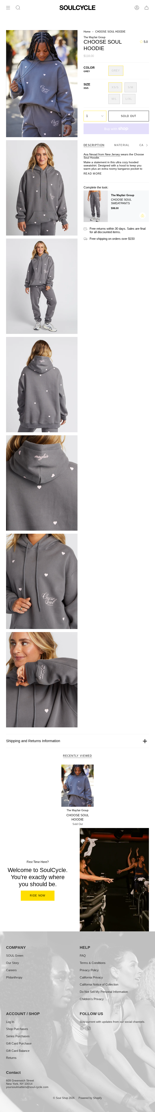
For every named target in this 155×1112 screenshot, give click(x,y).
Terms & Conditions (93, 963)
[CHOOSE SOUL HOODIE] (77, 786)
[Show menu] (8, 7)
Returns (11, 1057)
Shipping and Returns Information (33, 741)
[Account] (136, 7)
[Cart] (146, 7)
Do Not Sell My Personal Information (104, 991)
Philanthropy (14, 977)
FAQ (83, 955)
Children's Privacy (92, 999)
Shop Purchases (17, 1029)
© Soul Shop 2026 (63, 1097)
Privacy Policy (89, 970)
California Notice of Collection (99, 984)
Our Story (12, 963)
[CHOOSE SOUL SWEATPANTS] (96, 206)
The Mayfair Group (94, 37)
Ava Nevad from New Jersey (102, 154)
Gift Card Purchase (18, 1043)
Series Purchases (18, 1036)
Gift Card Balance (17, 1050)
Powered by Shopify (90, 1097)
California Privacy (91, 977)
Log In (10, 1022)
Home (87, 31)
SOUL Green (14, 955)
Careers (11, 970)
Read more (93, 173)
